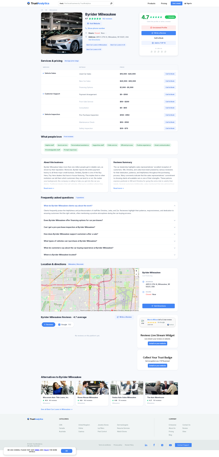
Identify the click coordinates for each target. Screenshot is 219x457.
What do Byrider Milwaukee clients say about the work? (68, 206)
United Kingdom (84, 425)
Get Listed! (176, 3)
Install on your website (157, 343)
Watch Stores (122, 431)
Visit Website (95, 23)
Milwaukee (53, 10)
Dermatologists (122, 425)
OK (66, 451)
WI (46, 10)
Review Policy (129, 445)
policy (46, 450)
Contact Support (183, 445)
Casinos (81, 431)
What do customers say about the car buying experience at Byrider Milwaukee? (78, 248)
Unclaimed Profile (160, 28)
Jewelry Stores (103, 425)
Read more (48, 188)
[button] (111, 33)
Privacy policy (118, 445)
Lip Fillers (101, 428)
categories (64, 419)
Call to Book (158, 38)
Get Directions (94, 40)
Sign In (189, 3)
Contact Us (186, 425)
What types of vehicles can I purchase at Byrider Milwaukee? (70, 241)
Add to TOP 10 (160, 43)
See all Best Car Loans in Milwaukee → (56, 409)
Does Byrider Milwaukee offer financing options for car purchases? (73, 220)
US (42, 10)
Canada (62, 428)
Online (80, 428)
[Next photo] (79, 33)
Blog (170, 435)
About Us (172, 428)
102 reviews (107, 19)
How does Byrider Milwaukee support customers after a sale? (71, 234)
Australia (62, 431)
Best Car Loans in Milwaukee (97, 45)
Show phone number (96, 28)
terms (36, 450)
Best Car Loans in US (118, 45)
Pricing (164, 3)
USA (60, 425)
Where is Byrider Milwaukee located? (60, 255)
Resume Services (123, 428)
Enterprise (172, 425)
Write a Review (160, 33)
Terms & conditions (105, 445)
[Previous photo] (44, 33)
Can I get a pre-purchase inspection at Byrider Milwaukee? (69, 227)
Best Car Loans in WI (94, 49)
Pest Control (102, 431)
